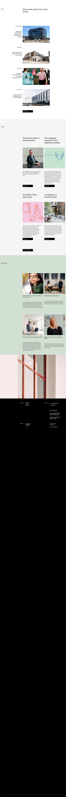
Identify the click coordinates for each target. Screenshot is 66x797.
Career (27, 405)
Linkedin (27, 425)
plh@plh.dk (52, 424)
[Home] (3, 795)
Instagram (28, 423)
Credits (26, 427)
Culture (27, 404)
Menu (52, 795)
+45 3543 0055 (53, 423)
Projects (27, 402)
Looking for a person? (54, 404)
